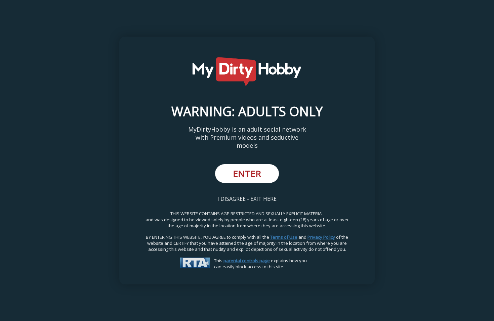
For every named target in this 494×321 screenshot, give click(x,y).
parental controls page (246, 261)
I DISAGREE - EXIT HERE (247, 198)
